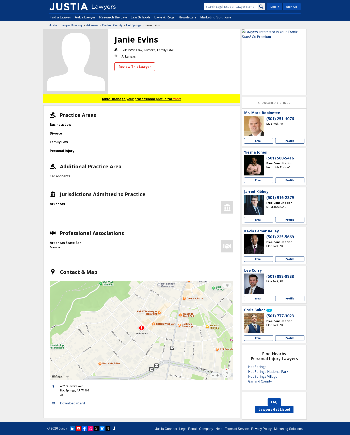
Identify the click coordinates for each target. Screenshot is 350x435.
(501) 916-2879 (280, 197)
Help (219, 429)
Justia (53, 25)
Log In (274, 6)
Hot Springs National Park (268, 371)
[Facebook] (84, 428)
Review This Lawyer (135, 66)
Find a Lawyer (60, 17)
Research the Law (113, 17)
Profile (289, 141)
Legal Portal (188, 429)
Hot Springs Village (262, 376)
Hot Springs (133, 25)
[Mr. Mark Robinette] (254, 126)
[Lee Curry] (254, 284)
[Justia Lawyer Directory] (68, 6)
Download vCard (72, 403)
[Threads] (96, 428)
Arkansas (92, 25)
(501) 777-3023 (280, 316)
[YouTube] (78, 428)
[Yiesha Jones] (254, 165)
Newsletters (187, 17)
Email (258, 141)
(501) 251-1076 (280, 118)
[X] (108, 428)
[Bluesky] (102, 428)
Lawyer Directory (71, 25)
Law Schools (140, 17)
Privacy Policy (261, 429)
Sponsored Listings (274, 103)
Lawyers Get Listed (274, 409)
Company (206, 429)
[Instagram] (90, 428)
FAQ (274, 402)
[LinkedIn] (72, 428)
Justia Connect (166, 429)
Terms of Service (237, 429)
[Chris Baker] (254, 323)
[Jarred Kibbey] (254, 205)
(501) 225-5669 (280, 236)
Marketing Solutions (215, 17)
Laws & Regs (164, 17)
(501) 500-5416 (280, 158)
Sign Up (291, 6)
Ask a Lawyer (85, 17)
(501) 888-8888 (280, 276)
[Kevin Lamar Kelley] (254, 244)
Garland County (112, 25)
